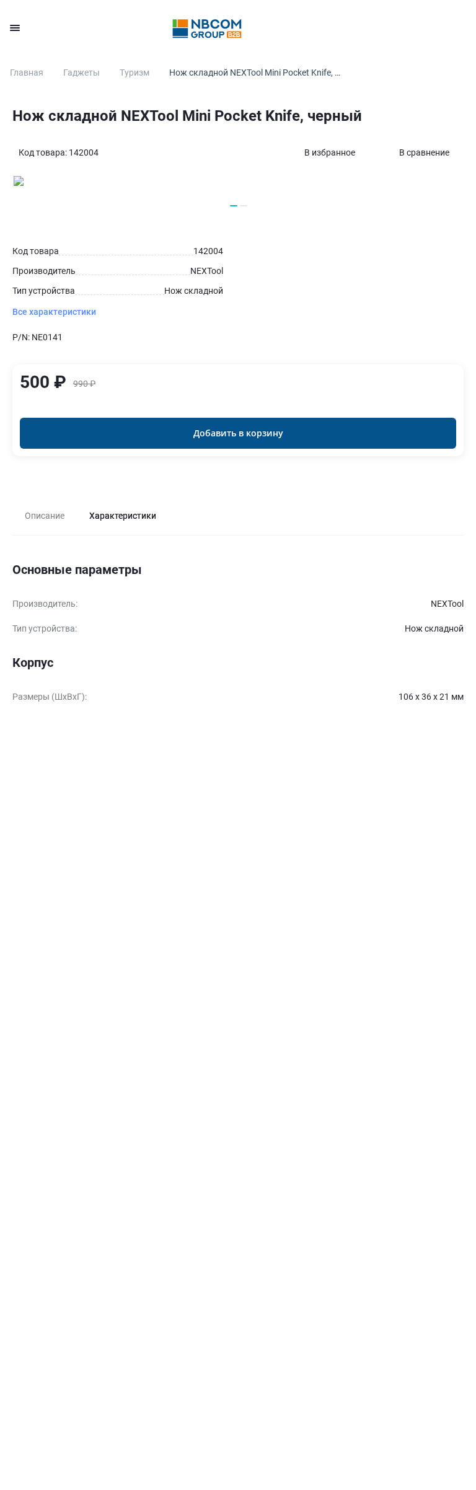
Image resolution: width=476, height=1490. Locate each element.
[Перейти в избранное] (391, 27)
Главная (26, 72)
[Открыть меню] (15, 27)
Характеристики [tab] (122, 516)
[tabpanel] (238, 634)
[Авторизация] (358, 27)
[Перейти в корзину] (458, 27)
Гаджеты (81, 72)
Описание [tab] (44, 516)
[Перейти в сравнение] (425, 27)
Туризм (134, 72)
